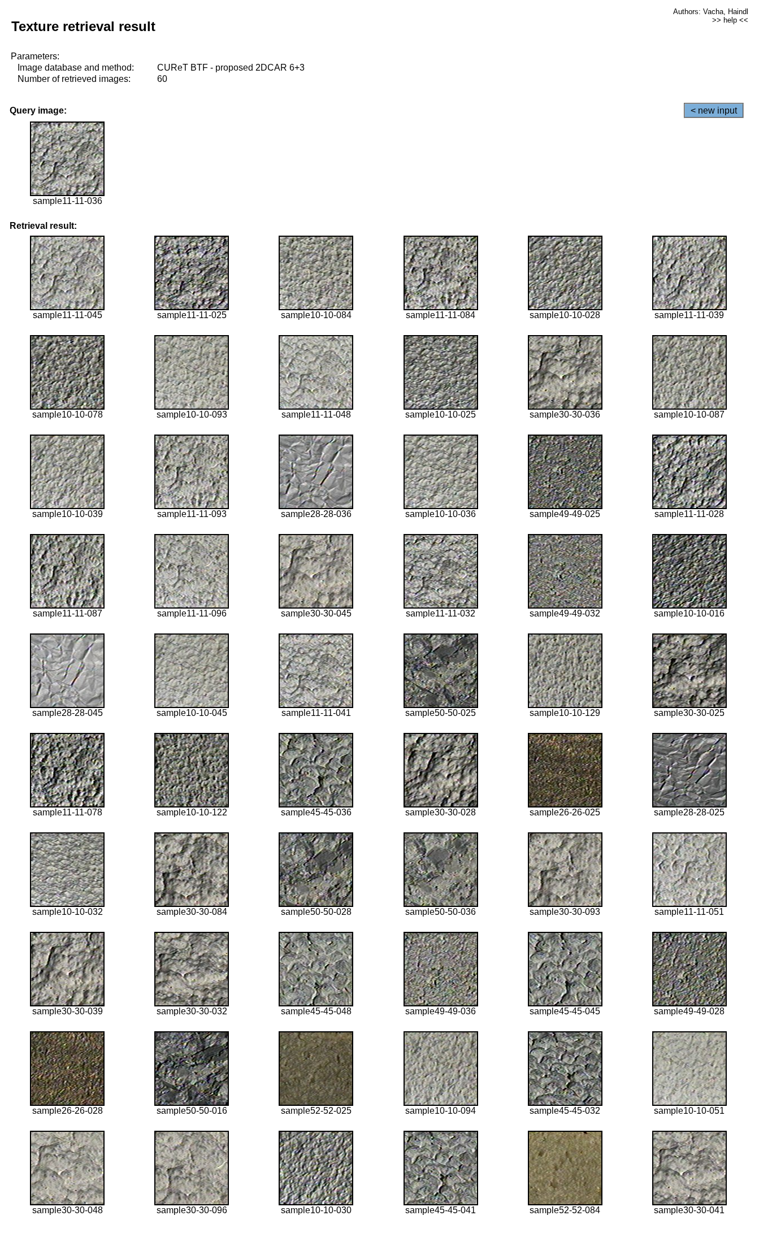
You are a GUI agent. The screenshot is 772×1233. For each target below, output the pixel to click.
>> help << (730, 20)
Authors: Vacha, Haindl (710, 11)
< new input (714, 110)
